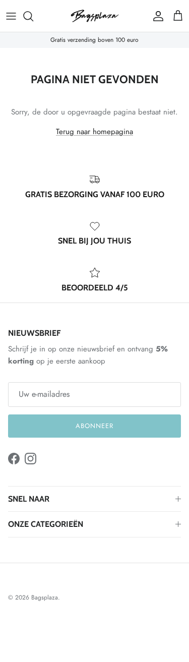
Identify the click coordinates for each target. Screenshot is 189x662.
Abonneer (94, 426)
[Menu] (11, 16)
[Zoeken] (33, 16)
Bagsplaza (44, 597)
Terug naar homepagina (94, 131)
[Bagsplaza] (95, 16)
